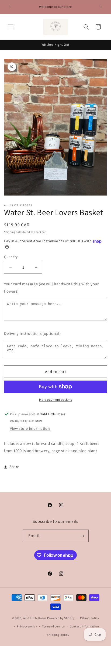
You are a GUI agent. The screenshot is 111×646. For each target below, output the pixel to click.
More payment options (55, 399)
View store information (30, 428)
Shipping (9, 232)
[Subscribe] (82, 536)
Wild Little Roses (35, 618)
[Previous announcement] (10, 7)
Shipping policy (58, 635)
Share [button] (14, 466)
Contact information (84, 626)
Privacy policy (27, 626)
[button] (11, 27)
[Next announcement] (101, 7)
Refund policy (89, 618)
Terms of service (53, 626)
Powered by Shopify (61, 618)
